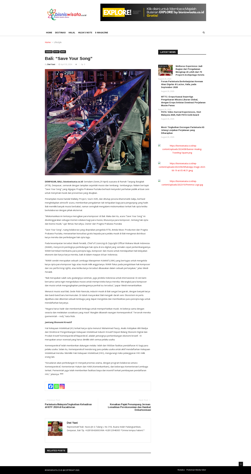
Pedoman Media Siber (196, 469)
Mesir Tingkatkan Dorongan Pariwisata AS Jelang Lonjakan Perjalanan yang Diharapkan (182, 130)
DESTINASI (60, 32)
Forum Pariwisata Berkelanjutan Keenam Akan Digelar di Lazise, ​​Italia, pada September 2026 (182, 84)
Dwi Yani (51, 64)
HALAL (72, 32)
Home (49, 32)
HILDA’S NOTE (85, 32)
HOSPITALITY (163, 66)
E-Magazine (101, 32)
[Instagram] (62, 386)
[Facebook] (50, 386)
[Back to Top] (241, 464)
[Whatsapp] (56, 386)
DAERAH (49, 52)
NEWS (63, 52)
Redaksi (181, 469)
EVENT (56, 52)
